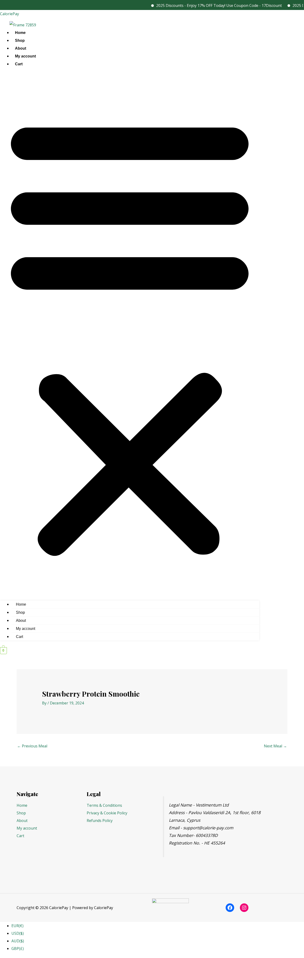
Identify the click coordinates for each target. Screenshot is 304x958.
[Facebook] (230, 907)
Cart (19, 64)
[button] (129, 335)
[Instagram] (244, 907)
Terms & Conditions (104, 805)
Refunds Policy (100, 820)
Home (20, 33)
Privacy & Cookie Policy (107, 813)
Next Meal (275, 746)
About (20, 48)
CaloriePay (9, 13)
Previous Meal (32, 746)
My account (25, 56)
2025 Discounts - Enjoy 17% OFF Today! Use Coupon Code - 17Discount (209, 5)
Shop (20, 40)
